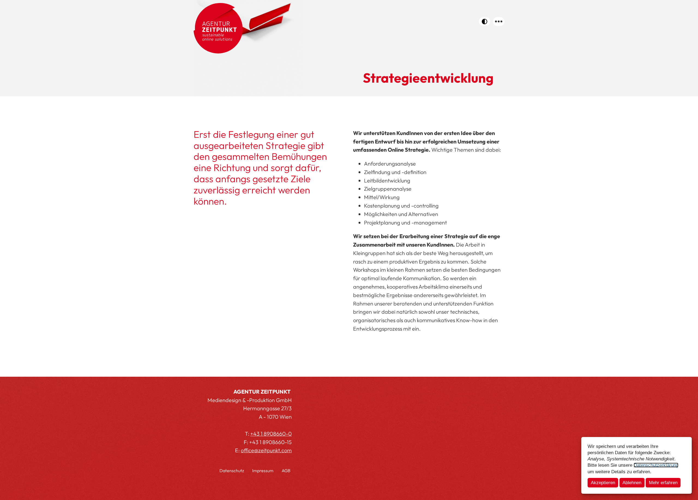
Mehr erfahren (663, 482)
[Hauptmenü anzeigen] (498, 21)
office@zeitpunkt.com (266, 450)
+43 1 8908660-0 (271, 433)
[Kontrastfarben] (484, 21)
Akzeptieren (603, 482)
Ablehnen (631, 482)
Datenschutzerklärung (656, 465)
